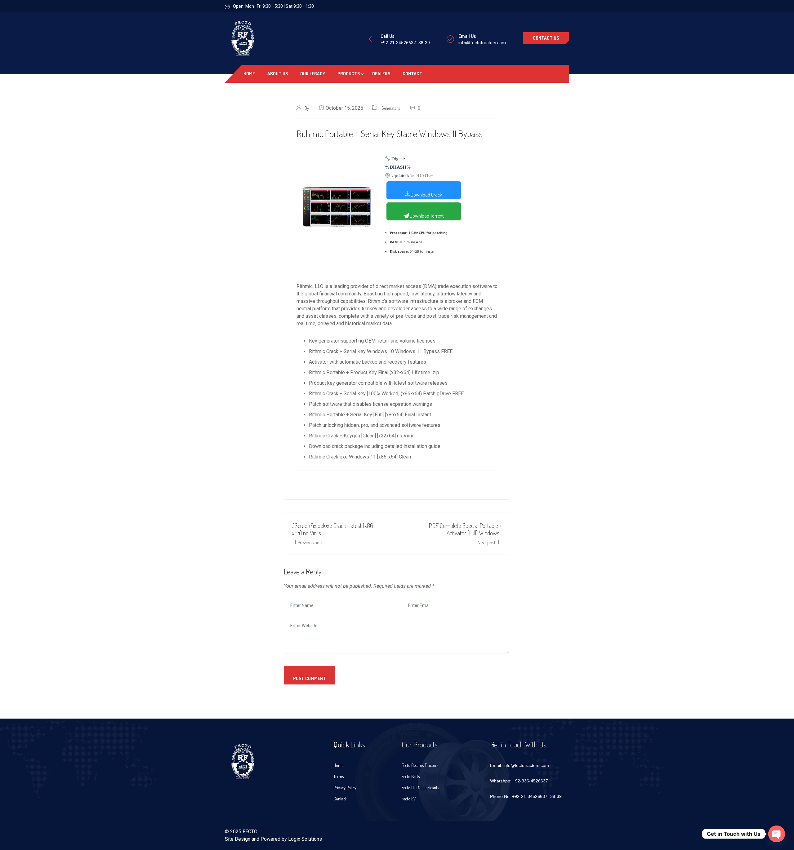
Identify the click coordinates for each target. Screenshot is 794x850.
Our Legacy (312, 74)
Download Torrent (426, 216)
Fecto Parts (411, 776)
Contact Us (546, 38)
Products (348, 74)
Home (249, 74)
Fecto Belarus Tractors (420, 765)
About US (277, 74)
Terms (338, 776)
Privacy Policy (344, 787)
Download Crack (426, 195)
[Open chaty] (776, 834)
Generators (390, 108)
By (307, 108)
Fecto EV (409, 798)
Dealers (381, 74)
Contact (412, 74)
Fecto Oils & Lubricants (420, 787)
